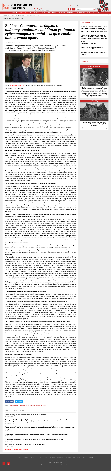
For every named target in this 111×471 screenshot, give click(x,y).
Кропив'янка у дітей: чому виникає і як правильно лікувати (25, 415)
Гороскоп (98, 15)
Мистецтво (52, 13)
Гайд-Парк (70, 13)
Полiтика (19, 18)
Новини (14, 13)
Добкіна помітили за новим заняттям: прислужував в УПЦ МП (93, 42)
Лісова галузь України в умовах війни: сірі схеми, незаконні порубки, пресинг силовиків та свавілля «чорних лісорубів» (94, 36)
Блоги (89, 13)
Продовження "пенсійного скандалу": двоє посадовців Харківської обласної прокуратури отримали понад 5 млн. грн (40, 428)
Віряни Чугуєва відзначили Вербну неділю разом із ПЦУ (92, 48)
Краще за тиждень (94, 66)
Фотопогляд (94, 101)
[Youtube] (73, 9)
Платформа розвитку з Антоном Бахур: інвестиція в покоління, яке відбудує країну (34, 439)
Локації (106, 15)
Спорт (44, 13)
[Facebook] (69, 9)
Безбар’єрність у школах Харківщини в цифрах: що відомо (25, 444)
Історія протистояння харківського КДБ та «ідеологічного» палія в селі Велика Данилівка (36, 434)
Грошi (30, 13)
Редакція (96, 13)
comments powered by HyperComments (16, 449)
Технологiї (61, 13)
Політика (26, 457)
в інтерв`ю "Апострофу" (18, 85)
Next (106, 128)
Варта (5, 18)
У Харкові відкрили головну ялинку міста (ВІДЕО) (94, 53)
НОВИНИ (11, 18)
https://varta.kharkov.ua (17, 6)
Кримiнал (37, 13)
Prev (82, 128)
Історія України (80, 13)
